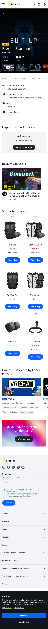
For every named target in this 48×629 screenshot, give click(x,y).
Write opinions (24, 439)
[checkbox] (3, 490)
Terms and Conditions (14, 494)
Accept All (24, 616)
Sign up (9, 503)
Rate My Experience (24, 147)
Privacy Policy (31, 494)
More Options (24, 622)
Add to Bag (12, 260)
